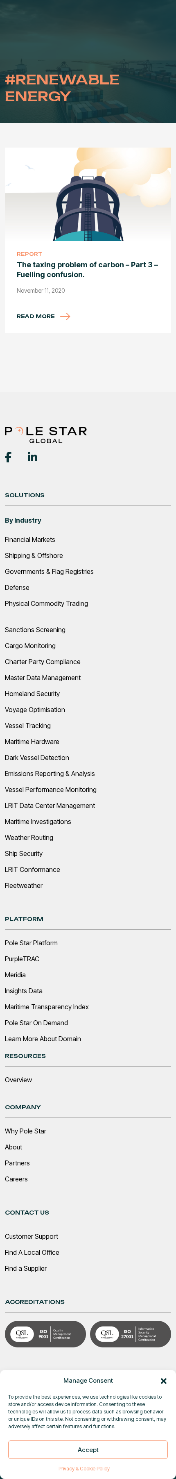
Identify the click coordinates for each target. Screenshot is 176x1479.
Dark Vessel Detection (37, 757)
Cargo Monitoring (30, 646)
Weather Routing (29, 837)
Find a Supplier (26, 1268)
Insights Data (24, 991)
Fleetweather (24, 885)
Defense (17, 587)
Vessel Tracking (28, 725)
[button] (164, 1381)
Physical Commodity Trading (46, 603)
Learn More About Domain (43, 1039)
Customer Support (31, 1236)
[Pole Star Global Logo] (46, 434)
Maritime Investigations (38, 821)
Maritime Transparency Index (47, 1007)
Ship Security (24, 853)
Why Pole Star (25, 1131)
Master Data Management (43, 678)
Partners (17, 1163)
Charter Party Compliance (43, 662)
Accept (88, 1450)
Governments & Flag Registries (49, 571)
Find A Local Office (32, 1252)
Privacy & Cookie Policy (84, 1468)
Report (29, 254)
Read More (36, 316)
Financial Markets (30, 539)
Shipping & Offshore (34, 555)
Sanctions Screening (35, 630)
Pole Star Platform (31, 943)
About (13, 1147)
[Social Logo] (8, 456)
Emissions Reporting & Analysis (50, 773)
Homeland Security (32, 693)
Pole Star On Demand (36, 1023)
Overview (18, 1080)
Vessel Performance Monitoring (51, 789)
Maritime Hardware (32, 741)
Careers (16, 1179)
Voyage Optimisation (35, 709)
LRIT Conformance (32, 869)
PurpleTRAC (22, 959)
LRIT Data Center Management (50, 805)
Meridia (15, 975)
